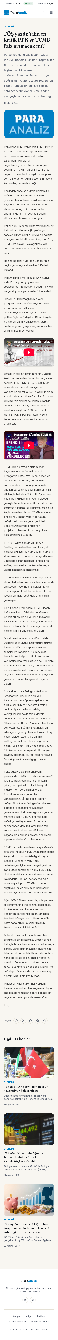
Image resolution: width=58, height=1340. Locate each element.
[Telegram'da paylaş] (37, 1021)
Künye (16, 1316)
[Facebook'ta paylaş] (30, 1021)
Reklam (41, 1316)
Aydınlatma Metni (40, 1321)
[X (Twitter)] (25, 1300)
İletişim (28, 1316)
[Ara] (44, 13)
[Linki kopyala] (45, 1021)
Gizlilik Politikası (17, 1321)
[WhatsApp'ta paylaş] (16, 1021)
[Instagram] (33, 1300)
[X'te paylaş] (23, 1021)
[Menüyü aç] (51, 13)
